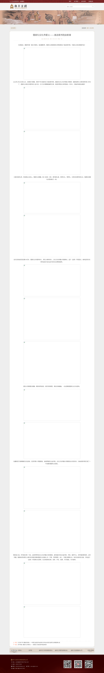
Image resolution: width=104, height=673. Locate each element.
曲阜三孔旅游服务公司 (71, 650)
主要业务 (91, 1)
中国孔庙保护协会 (86, 650)
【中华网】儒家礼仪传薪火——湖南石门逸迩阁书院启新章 (32, 644)
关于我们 (76, 1)
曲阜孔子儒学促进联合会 (55, 650)
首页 (70, 1)
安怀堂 (24, 650)
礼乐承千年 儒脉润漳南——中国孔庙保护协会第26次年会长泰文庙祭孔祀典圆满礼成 (39, 642)
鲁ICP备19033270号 (20, 668)
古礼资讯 (83, 1)
